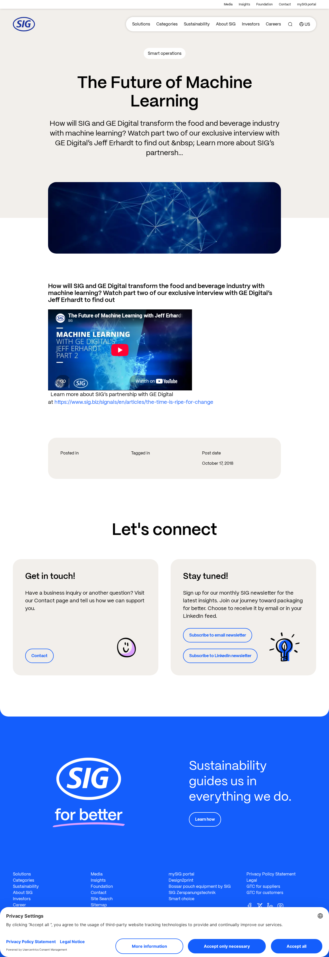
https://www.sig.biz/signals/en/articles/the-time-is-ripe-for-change (133, 402)
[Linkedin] (272, 905)
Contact (285, 4)
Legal (251, 880)
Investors (251, 24)
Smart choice (181, 898)
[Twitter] (262, 905)
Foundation (264, 4)
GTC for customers (264, 892)
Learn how (205, 819)
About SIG (226, 24)
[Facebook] (251, 905)
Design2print (181, 880)
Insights (244, 4)
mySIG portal (306, 4)
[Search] (290, 24)
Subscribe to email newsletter (217, 635)
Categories (167, 24)
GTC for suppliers (263, 886)
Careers (273, 24)
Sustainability (197, 24)
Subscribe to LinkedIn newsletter (220, 655)
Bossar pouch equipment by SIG (200, 886)
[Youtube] (282, 905)
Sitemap (99, 905)
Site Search (102, 898)
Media (228, 4)
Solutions (141, 24)
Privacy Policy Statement (271, 874)
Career (19, 905)
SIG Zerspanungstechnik (192, 892)
